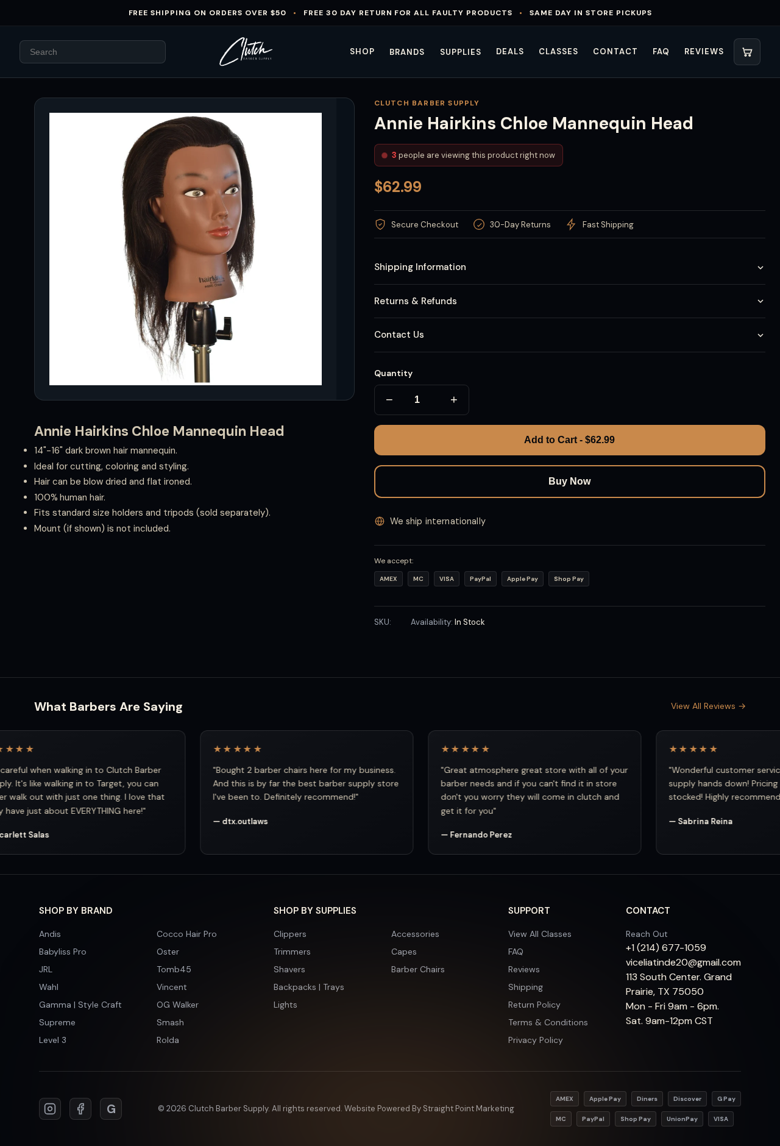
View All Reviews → (708, 705)
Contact (615, 51)
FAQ (661, 51)
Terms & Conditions (548, 1022)
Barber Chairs (418, 969)
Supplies (460, 52)
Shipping (525, 986)
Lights (285, 1004)
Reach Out (647, 933)
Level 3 (52, 1039)
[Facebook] (80, 1109)
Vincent (172, 986)
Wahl (48, 986)
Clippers (290, 933)
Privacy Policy (535, 1039)
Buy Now (569, 481)
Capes (404, 951)
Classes (558, 51)
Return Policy (534, 1004)
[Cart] (747, 51)
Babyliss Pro (63, 951)
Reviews (704, 51)
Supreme (57, 1022)
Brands (407, 52)
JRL (45, 969)
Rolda (168, 1039)
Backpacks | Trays (309, 986)
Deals (510, 51)
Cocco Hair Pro (187, 933)
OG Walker (178, 1004)
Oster (168, 951)
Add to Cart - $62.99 (569, 440)
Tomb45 (174, 969)
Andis (50, 933)
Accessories (415, 933)
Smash (170, 1022)
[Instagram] (50, 1109)
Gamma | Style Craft (80, 1004)
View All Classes (540, 933)
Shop (362, 51)
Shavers (289, 969)
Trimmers (292, 951)
